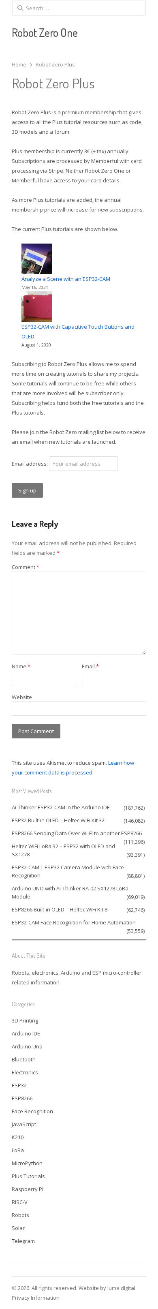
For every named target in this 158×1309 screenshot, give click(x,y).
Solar (18, 1228)
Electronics (25, 1072)
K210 (17, 1137)
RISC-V (20, 1202)
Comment (25, 567)
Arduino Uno (27, 1046)
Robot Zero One (45, 32)
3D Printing (25, 1020)
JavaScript (24, 1124)
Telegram (23, 1241)
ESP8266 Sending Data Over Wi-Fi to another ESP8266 (77, 833)
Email (90, 666)
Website (22, 697)
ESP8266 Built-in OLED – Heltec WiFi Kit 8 (59, 909)
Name (21, 666)
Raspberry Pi (27, 1189)
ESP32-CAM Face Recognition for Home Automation (74, 922)
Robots (20, 1215)
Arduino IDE (26, 1033)
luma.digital (121, 1288)
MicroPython (27, 1163)
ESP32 (19, 1085)
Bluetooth (24, 1059)
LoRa (18, 1150)
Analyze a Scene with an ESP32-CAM (65, 278)
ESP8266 (22, 1098)
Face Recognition (32, 1111)
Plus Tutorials (28, 1176)
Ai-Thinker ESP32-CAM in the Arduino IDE (61, 807)
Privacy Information (36, 1297)
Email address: (30, 463)
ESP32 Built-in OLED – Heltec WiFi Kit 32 (58, 820)
